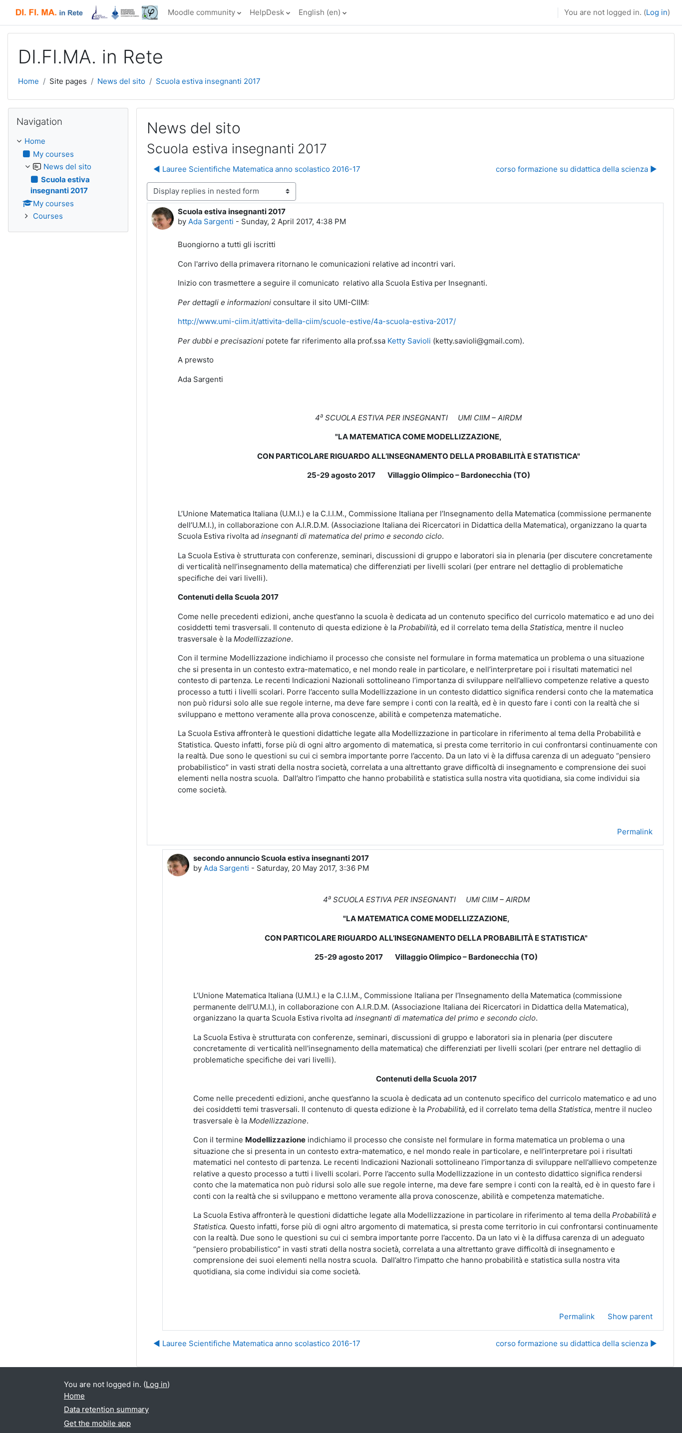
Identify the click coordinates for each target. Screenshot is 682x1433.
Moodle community (201, 12)
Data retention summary (106, 1409)
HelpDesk (267, 12)
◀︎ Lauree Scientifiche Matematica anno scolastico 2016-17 (256, 169)
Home (28, 81)
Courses (48, 216)
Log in (657, 12)
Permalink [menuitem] (635, 831)
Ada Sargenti (211, 221)
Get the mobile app (97, 1423)
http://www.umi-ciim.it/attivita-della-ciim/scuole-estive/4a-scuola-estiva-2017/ (317, 321)
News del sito (121, 81)
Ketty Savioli (409, 341)
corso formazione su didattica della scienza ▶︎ (576, 169)
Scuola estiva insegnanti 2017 (208, 81)
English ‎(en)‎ (320, 12)
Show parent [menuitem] (630, 1316)
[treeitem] (68, 179)
